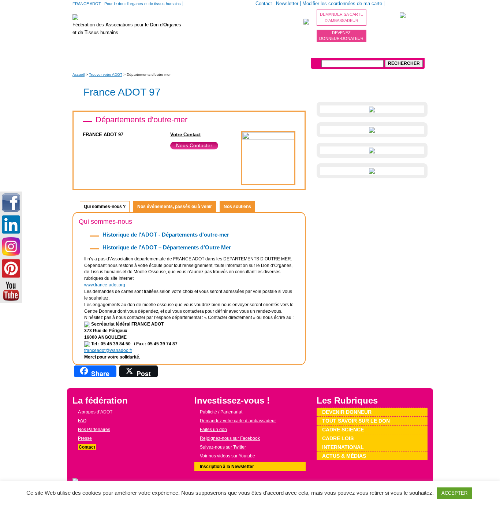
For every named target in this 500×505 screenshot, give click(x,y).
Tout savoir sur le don (218, 53)
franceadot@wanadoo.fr (108, 350)
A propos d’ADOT (97, 53)
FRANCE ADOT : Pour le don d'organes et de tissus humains (126, 3)
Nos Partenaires (94, 429)
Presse (85, 438)
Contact (263, 3)
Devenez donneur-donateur (341, 35)
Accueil (78, 75)
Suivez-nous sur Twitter (223, 447)
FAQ (82, 420)
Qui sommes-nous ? (105, 206)
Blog (131, 53)
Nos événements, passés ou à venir (174, 206)
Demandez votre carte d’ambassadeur (238, 420)
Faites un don (213, 429)
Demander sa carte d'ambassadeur (341, 17)
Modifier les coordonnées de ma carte (342, 3)
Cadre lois (338, 438)
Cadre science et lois (278, 53)
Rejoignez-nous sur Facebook (230, 438)
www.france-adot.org (104, 284)
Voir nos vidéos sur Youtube (227, 455)
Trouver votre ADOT (105, 75)
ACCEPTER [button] (454, 493)
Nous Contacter (194, 145)
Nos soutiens (237, 206)
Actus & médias (344, 456)
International (327, 53)
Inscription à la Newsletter (227, 466)
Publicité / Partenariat (221, 412)
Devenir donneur (164, 53)
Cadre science (343, 429)
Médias (358, 53)
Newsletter (287, 3)
